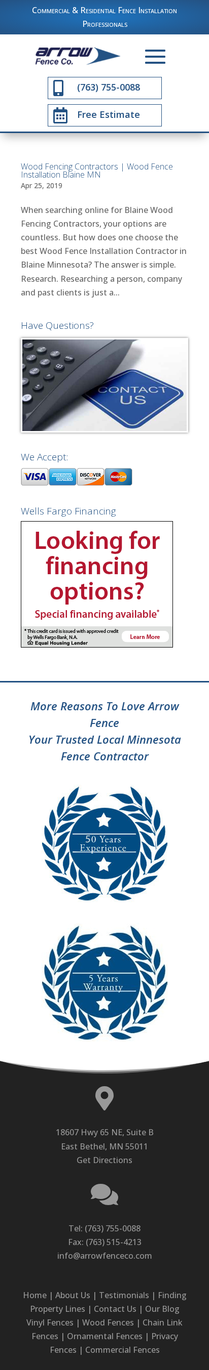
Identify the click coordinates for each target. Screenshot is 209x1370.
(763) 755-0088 (113, 1228)
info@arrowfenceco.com (104, 1255)
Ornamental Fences (105, 1336)
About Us (72, 1295)
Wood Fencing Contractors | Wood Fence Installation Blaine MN (97, 170)
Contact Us (115, 1308)
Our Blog (162, 1308)
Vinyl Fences (50, 1322)
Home (35, 1295)
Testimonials (124, 1295)
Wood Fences (108, 1322)
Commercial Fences (122, 1349)
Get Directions (104, 1160)
